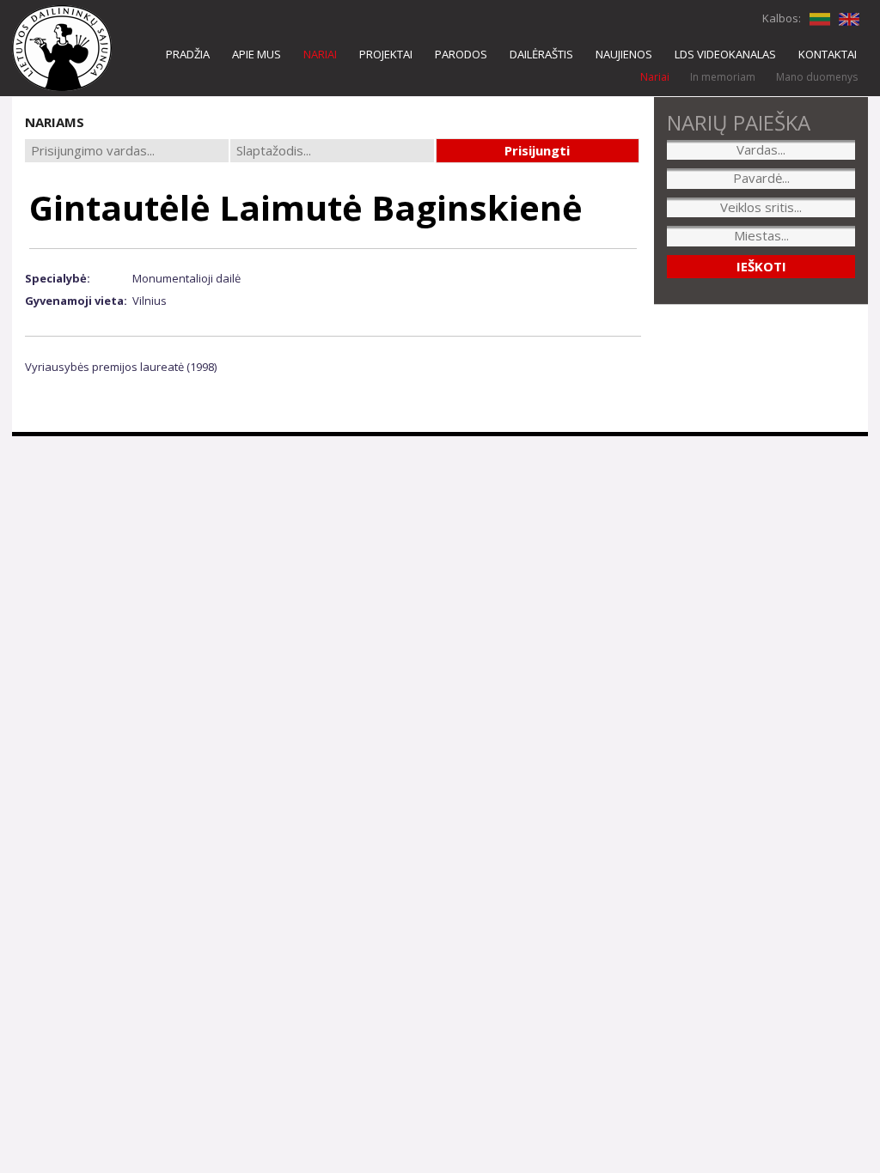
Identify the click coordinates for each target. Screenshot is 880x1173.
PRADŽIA (188, 54)
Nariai (654, 77)
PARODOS (461, 54)
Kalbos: (781, 18)
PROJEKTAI (385, 54)
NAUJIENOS (624, 54)
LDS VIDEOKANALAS (725, 54)
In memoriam (722, 77)
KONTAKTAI (827, 54)
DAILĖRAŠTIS (541, 54)
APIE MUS (256, 54)
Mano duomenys (817, 77)
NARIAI (320, 54)
